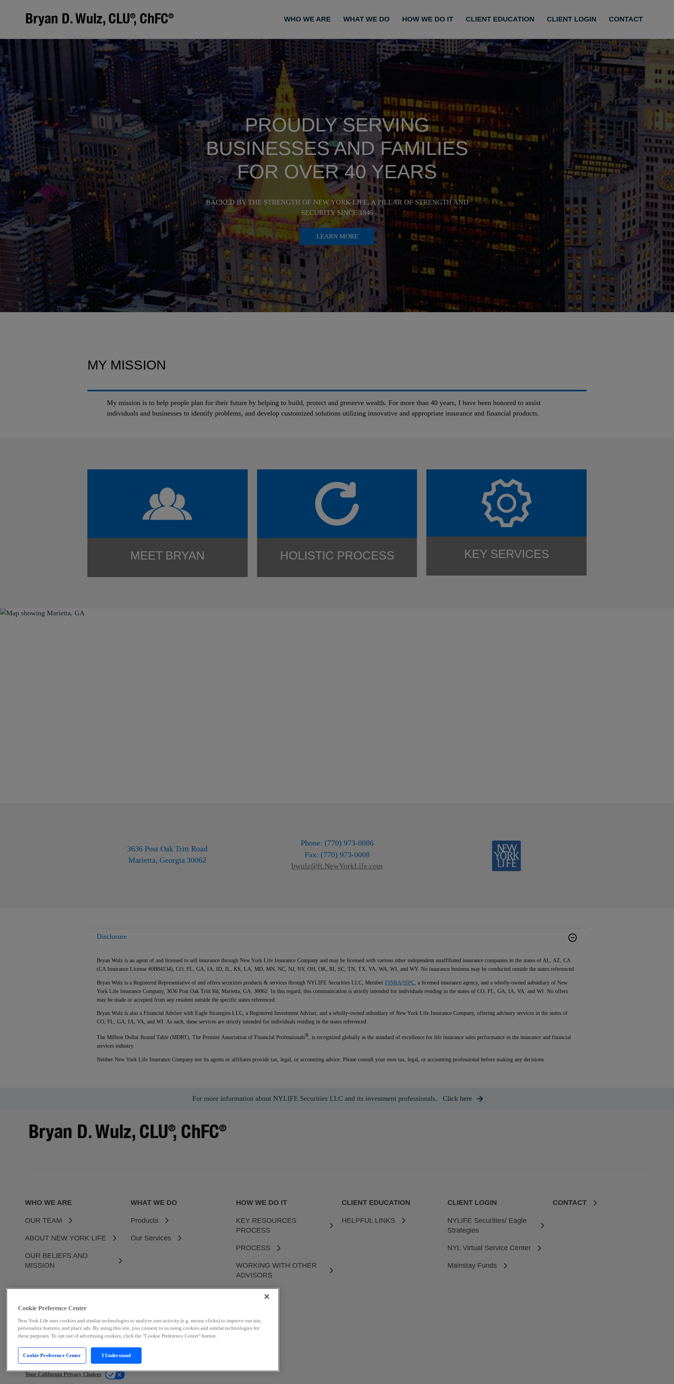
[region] (142, 1330)
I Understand (116, 1355)
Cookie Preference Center (52, 1355)
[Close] (266, 1296)
